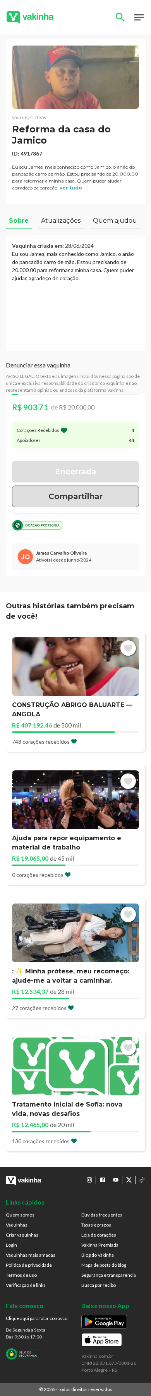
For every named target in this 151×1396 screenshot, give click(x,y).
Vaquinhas (16, 1225)
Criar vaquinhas (22, 1235)
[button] (75, 77)
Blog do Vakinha (97, 1255)
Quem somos (20, 1215)
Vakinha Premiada (99, 1245)
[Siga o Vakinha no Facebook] (103, 1180)
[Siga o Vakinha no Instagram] (89, 1180)
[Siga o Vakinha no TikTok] (142, 1180)
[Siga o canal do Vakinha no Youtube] (116, 1180)
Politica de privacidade (29, 1265)
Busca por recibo (98, 1285)
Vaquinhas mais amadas (30, 1255)
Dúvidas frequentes (101, 1215)
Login (11, 1245)
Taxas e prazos (96, 1225)
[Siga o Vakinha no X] (129, 1180)
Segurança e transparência (108, 1275)
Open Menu (139, 17)
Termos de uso (21, 1275)
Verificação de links (26, 1285)
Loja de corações (98, 1235)
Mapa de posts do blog (103, 1265)
